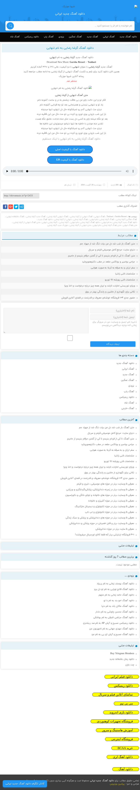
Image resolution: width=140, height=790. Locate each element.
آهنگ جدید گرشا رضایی (36, 216)
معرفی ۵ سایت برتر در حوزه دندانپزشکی (115, 529)
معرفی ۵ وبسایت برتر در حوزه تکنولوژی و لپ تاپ (109, 512)
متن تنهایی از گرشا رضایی (80, 225)
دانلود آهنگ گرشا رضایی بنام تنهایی (85, 222)
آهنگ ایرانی (109, 36)
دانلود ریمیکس (32, 36)
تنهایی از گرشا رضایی (62, 219)
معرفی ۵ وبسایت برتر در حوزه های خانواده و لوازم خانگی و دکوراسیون (99, 495)
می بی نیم (126, 703)
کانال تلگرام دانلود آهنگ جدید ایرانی (24, 783)
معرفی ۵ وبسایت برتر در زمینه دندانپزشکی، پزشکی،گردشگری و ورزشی (100, 489)
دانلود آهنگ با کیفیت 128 (70, 160)
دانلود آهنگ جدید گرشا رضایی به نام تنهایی (119, 222)
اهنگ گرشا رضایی (80, 219)
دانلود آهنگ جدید (128, 36)
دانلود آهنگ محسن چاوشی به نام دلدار (115, 612)
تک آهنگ (131, 185)
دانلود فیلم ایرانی (122, 676)
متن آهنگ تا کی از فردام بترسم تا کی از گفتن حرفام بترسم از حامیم (101, 255)
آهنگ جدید (92, 36)
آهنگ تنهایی (99, 216)
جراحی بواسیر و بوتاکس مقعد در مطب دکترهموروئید (108, 261)
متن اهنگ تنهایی (129, 225)
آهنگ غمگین (75, 36)
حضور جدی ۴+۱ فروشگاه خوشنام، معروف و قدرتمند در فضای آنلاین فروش (98, 297)
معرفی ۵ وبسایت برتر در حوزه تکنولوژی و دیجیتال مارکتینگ (104, 506)
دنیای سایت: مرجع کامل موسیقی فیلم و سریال (111, 249)
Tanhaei (110, 216)
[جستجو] (10, 25)
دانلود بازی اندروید (121, 712)
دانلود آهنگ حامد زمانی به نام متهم (116, 595)
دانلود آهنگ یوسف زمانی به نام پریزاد (115, 583)
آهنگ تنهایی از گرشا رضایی (81, 216)
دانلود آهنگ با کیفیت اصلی (70, 149)
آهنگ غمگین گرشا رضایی (126, 219)
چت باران (129, 664)
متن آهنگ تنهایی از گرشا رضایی (26, 222)
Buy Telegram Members (122, 653)
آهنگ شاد (15, 36)
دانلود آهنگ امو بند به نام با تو (119, 600)
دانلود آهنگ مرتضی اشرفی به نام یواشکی (113, 617)
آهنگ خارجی (127, 408)
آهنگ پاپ (49, 36)
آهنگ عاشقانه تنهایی (15, 216)
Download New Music (58, 62)
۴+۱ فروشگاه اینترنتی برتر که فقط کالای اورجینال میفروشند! (104, 534)
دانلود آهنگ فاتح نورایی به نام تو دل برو (114, 589)
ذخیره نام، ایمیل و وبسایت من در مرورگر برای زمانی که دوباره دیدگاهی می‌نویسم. (114, 323)
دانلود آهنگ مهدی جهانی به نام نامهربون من (111, 628)
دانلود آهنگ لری (123, 757)
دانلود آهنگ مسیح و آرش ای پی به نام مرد (112, 634)
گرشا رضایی (64, 222)
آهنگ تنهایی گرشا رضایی (57, 216)
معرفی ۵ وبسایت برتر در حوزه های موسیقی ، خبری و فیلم (105, 484)
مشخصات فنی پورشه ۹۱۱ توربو (120, 279)
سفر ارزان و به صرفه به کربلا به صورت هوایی (113, 267)
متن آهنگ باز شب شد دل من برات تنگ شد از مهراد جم (107, 243)
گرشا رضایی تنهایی (49, 222)
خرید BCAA (125, 748)
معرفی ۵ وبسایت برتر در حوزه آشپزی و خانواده (111, 501)
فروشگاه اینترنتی (122, 739)
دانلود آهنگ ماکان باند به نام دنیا (118, 606)
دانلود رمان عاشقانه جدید (122, 659)
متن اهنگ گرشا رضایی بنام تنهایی (106, 225)
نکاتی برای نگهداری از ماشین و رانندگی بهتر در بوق (110, 291)
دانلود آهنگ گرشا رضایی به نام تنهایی (70, 48)
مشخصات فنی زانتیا (125, 273)
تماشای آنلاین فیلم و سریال (115, 694)
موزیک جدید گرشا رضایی (57, 225)
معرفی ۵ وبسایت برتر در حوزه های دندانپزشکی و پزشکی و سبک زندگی (100, 517)
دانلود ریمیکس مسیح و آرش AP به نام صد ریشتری (108, 623)
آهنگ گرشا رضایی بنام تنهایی (102, 219)
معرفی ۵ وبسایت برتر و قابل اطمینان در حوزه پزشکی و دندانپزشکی (101, 523)
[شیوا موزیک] (70, 6)
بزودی (61, 36)
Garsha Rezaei (121, 216)
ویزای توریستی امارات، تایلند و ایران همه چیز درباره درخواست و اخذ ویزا (99, 285)
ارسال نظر (67, 185)
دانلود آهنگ (125, 769)
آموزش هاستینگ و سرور (117, 730)
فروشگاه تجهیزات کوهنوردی (115, 721)
